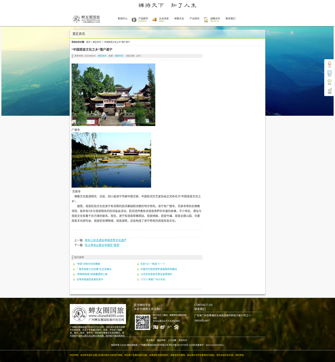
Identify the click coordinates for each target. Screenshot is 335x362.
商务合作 (183, 340)
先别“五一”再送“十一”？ (153, 263)
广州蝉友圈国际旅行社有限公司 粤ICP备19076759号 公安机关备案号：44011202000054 (181, 345)
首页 (88, 42)
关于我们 (150, 340)
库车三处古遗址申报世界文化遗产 (106, 240)
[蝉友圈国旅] (86, 23)
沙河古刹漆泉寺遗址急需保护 (156, 274)
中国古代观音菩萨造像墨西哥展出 (158, 269)
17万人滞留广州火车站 (152, 279)
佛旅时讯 (119, 56)
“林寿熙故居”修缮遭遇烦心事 (91, 274)
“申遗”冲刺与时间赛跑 (88, 263)
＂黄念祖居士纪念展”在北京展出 (93, 269)
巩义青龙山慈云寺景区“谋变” (102, 245)
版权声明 (161, 340)
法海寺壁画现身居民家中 (89, 279)
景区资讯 (97, 42)
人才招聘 (172, 340)
